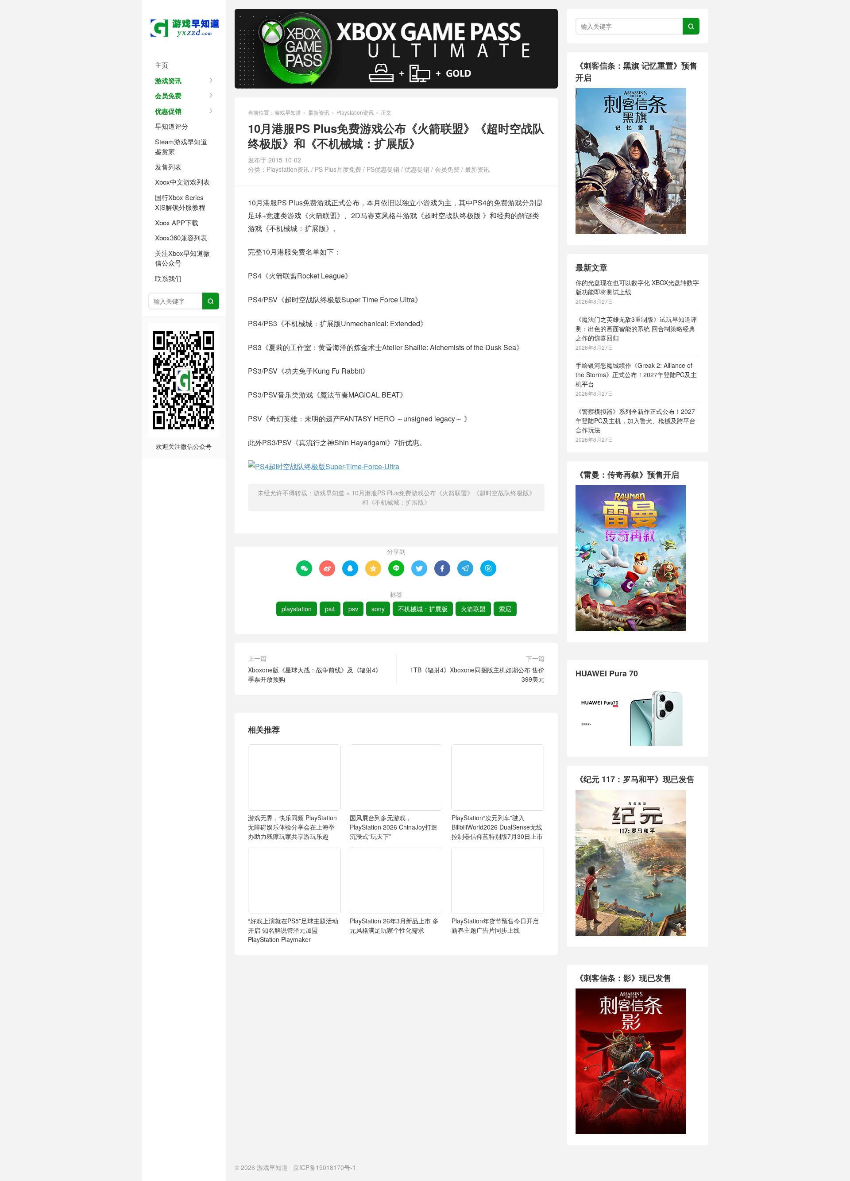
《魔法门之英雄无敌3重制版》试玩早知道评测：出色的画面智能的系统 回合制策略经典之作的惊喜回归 (636, 328)
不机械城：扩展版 (423, 608)
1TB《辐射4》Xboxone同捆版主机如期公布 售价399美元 (477, 674)
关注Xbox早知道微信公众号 (182, 258)
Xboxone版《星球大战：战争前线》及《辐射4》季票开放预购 (315, 674)
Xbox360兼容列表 (181, 237)
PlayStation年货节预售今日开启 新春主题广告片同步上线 (495, 925)
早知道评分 (171, 126)
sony (378, 608)
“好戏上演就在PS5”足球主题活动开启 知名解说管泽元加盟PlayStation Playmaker (293, 930)
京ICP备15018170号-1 (324, 1167)
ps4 (330, 608)
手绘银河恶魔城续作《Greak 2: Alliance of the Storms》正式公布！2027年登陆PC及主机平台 (636, 374)
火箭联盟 (473, 608)
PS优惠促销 (383, 169)
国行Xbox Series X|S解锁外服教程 (180, 202)
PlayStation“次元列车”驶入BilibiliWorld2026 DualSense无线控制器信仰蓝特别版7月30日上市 (497, 827)
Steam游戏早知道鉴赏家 (181, 146)
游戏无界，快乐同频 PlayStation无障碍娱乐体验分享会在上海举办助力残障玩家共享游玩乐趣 (292, 827)
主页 (161, 64)
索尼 (505, 608)
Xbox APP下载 (176, 222)
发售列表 (168, 166)
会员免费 (168, 95)
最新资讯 (318, 112)
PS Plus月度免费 (338, 169)
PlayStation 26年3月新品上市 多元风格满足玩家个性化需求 (394, 925)
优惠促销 (168, 111)
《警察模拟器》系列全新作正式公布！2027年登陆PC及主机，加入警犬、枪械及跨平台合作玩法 (635, 420)
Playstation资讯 (355, 112)
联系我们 (168, 278)
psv (353, 608)
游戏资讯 (168, 80)
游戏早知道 (184, 26)
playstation (297, 608)
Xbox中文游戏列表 (182, 181)
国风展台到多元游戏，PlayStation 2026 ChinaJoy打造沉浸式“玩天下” (393, 827)
